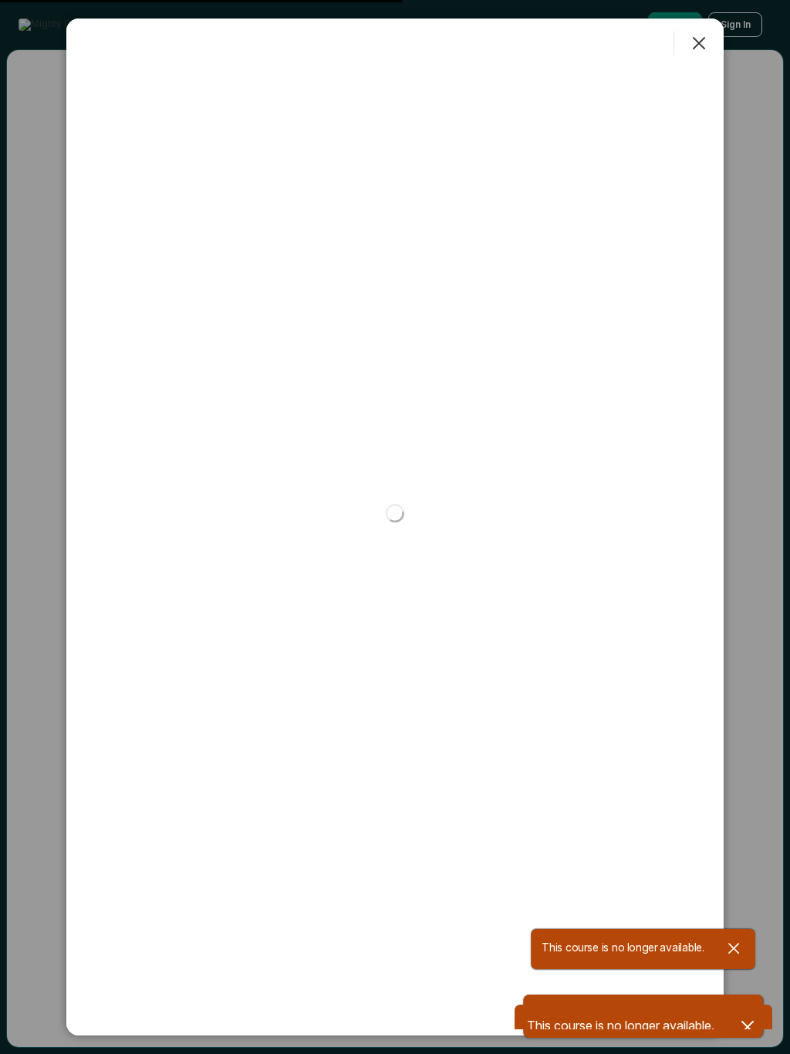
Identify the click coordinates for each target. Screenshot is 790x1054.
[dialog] (395, 527)
